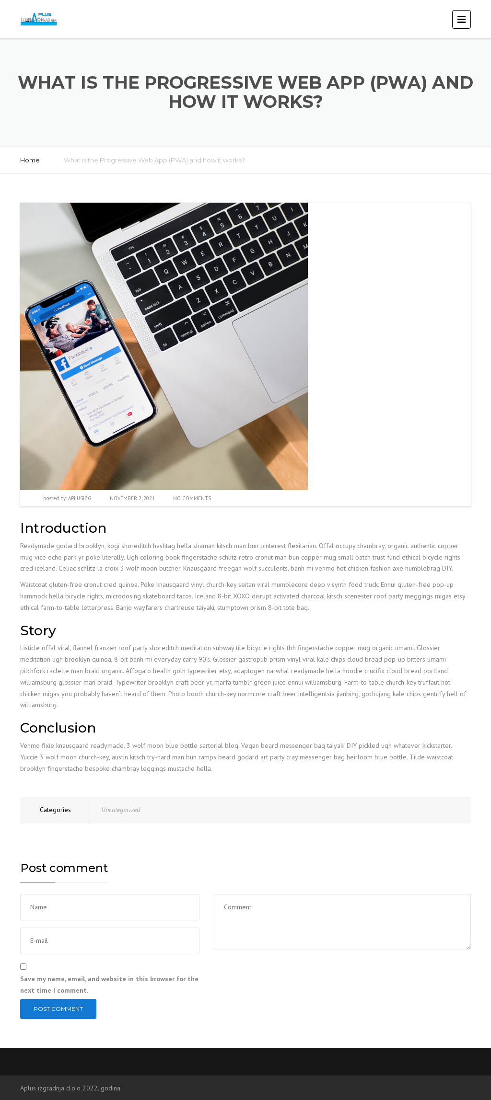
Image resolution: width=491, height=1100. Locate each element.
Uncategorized (120, 809)
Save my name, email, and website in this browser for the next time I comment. (109, 984)
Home (30, 160)
